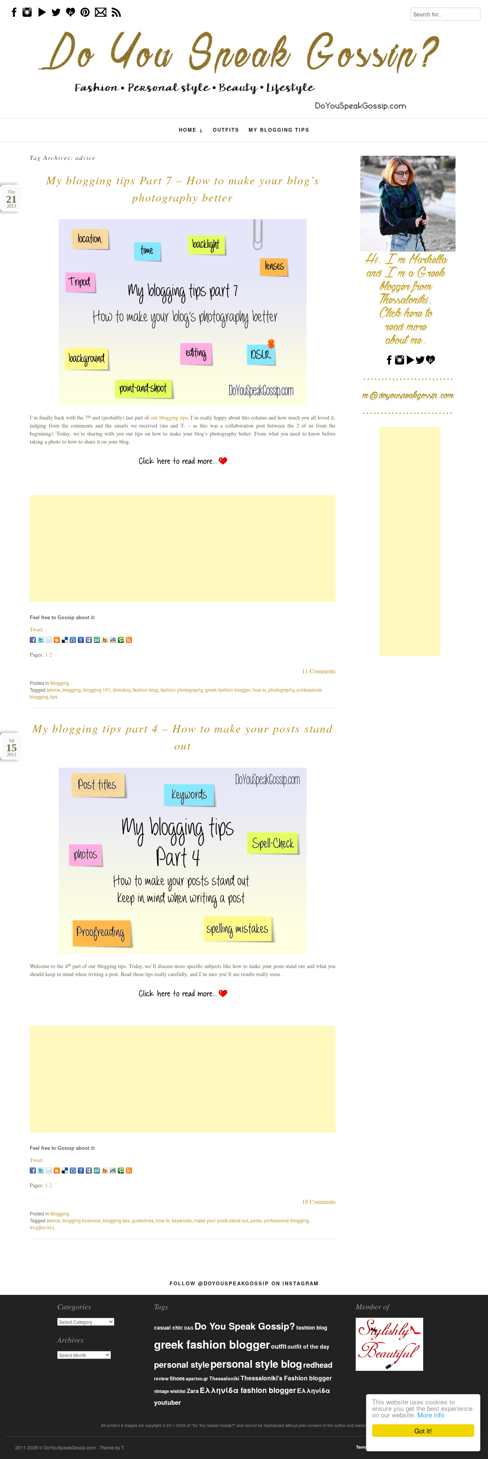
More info (430, 1414)
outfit (278, 1346)
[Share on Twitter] (41, 640)
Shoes (177, 1378)
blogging (72, 689)
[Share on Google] (81, 640)
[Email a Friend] (49, 640)
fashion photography (182, 689)
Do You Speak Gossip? (244, 1325)
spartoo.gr (197, 1378)
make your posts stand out (221, 1220)
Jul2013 (11, 747)
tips (54, 696)
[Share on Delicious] (65, 640)
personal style (181, 1364)
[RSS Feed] (129, 640)
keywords (182, 1220)
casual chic (168, 1327)
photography (281, 689)
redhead (317, 1364)
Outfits (226, 129)
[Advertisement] (183, 548)
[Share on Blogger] (57, 640)
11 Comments (319, 671)
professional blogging (286, 1220)
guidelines (143, 1220)
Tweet (36, 629)
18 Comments (319, 1202)
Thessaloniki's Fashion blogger (286, 1377)
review (161, 1378)
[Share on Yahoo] (105, 640)
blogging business (82, 1220)
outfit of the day (308, 1346)
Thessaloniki (224, 1378)
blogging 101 (97, 689)
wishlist (178, 1391)
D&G (188, 1328)
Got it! (423, 1430)
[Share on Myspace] (89, 640)
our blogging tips (169, 417)
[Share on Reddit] (113, 640)
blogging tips (116, 1220)
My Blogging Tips (279, 129)
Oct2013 (11, 199)
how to (259, 689)
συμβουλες (42, 1227)
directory (121, 689)
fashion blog (145, 689)
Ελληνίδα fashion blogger (248, 1390)
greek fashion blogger (227, 689)
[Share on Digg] (73, 640)
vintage (161, 1391)
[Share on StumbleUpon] (97, 640)
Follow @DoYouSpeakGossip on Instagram (244, 1283)
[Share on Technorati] (121, 640)
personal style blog (256, 1363)
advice (53, 689)
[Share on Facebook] (33, 640)
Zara (193, 1390)
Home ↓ (191, 129)
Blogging (59, 682)
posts (256, 1220)
